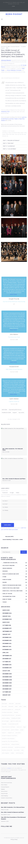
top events (21, 412)
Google (12, 492)
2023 (16, 706)
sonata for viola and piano (8, 738)
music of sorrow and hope (8, 727)
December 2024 (7, 613)
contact (9, 768)
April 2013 (5, 652)
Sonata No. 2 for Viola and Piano (13, 590)
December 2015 (7, 637)
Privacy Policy (14, 839)
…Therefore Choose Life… (10, 562)
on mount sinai (5, 729)
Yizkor (5, 602)
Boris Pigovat (14, 14)
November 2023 (7, 619)
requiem (15, 412)
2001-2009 (4, 409)
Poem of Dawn (7, 579)
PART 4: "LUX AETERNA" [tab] (9, 149)
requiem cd (11, 732)
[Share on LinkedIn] (9, 416)
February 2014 (7, 646)
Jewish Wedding (7, 568)
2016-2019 (10, 706)
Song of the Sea (7, 593)
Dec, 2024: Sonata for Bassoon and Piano (14, 478)
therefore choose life (7, 750)
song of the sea (6, 744)
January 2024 (7, 616)
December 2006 (7, 682)
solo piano (18, 732)
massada (4, 724)
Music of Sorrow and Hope (11, 573)
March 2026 (6, 610)
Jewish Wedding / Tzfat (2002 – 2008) (13, 539)
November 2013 (7, 649)
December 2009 (7, 673)
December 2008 (7, 676)
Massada (5, 571)
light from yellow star (15, 721)
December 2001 (7, 689)
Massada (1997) (9, 536)
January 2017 (6, 634)
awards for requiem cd (7, 709)
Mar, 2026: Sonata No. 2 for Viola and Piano (13, 807)
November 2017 (7, 628)
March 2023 (6, 622)
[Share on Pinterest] (12, 416)
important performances (15, 409)
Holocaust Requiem (15, 46)
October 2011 (7, 661)
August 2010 (6, 670)
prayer (21, 729)
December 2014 (7, 643)
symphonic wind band (7, 747)
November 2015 (7, 640)
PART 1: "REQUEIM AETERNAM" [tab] (11, 140)
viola (22, 750)
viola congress (5, 753)
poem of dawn (15, 729)
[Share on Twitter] (4, 416)
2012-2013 (17, 703)
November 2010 (7, 667)
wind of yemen (19, 753)
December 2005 (7, 686)
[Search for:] (10, 552)
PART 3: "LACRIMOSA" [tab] (9, 146)
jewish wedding (6, 718)
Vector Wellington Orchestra (14, 70)
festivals (16, 712)
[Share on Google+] (7, 416)
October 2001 (7, 692)
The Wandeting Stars (9, 596)
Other (4, 576)
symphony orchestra (20, 747)
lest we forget (5, 721)
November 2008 (7, 679)
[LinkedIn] (14, 9)
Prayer (5, 582)
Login (13, 6)
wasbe (12, 753)
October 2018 (7, 625)
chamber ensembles (7, 712)
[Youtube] (17, 9)
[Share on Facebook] (1, 416)
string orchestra (15, 744)
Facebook (5, 492)
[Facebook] (10, 9)
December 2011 (7, 658)
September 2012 (7, 655)
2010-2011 (11, 703)
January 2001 (6, 695)
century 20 (17, 709)
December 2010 (7, 664)
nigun (24, 727)
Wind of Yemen (7, 599)
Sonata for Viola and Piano (11, 588)
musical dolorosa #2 (13, 724)
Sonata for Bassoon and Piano (12, 585)
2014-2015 (4, 706)
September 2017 (7, 631)
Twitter (17, 492)
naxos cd (19, 727)
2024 (20, 706)
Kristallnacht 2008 (6, 412)
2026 (25, 706)
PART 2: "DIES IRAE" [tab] (8, 143)
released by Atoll (5, 111)
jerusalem (18, 715)
